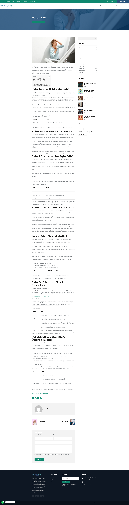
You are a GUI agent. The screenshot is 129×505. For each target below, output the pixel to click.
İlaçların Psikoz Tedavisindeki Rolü (39, 83)
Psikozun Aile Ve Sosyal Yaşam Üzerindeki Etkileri (41, 85)
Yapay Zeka (81, 72)
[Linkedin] (114, 1)
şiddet (92, 131)
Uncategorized (82, 70)
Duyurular (81, 53)
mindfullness (87, 128)
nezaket (93, 128)
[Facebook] (107, 1)
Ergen (80, 56)
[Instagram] (105, 1)
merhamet (80, 128)
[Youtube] (112, 1)
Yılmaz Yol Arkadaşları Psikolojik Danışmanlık (40, 393)
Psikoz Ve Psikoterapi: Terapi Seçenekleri (40, 84)
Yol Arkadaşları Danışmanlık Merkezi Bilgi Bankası (41, 296)
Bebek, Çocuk (81, 49)
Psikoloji (34, 21)
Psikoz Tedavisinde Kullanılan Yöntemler (40, 81)
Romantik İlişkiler (82, 64)
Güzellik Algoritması (88, 103)
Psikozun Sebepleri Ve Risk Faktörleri (39, 79)
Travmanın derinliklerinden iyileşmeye (89, 117)
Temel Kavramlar (41, 21)
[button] (2, 502)
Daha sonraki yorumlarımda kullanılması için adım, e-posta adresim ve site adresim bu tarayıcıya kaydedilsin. (52, 455)
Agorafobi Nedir (65, 421)
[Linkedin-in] (41, 496)
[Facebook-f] (36, 496)
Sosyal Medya (81, 66)
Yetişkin (80, 74)
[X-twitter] (110, 1)
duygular (80, 51)
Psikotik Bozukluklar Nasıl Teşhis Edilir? (39, 80)
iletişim (80, 58)
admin (46, 409)
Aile (79, 47)
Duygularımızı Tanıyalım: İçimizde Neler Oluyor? (89, 91)
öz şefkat (81, 60)
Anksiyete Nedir (42, 421)
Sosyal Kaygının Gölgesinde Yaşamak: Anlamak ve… (90, 84)
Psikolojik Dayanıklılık (88, 110)
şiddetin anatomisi (82, 134)
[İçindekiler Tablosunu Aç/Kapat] (48, 77)
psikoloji (80, 131)
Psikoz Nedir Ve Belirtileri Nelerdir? (39, 78)
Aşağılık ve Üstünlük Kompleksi (88, 97)
